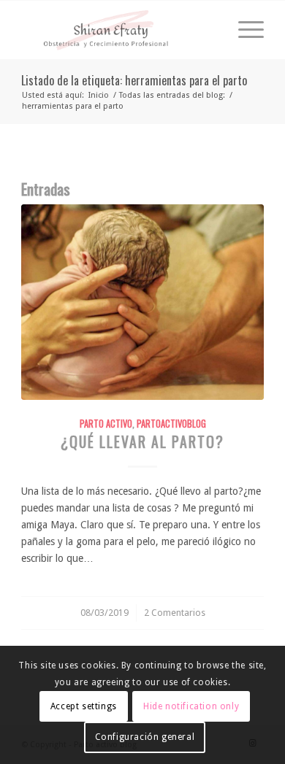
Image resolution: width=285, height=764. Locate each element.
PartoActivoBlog (171, 424)
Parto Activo (106, 424)
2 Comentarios (174, 612)
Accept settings (83, 706)
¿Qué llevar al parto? (142, 441)
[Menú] (244, 30)
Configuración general (145, 737)
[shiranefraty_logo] (118, 30)
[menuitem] (244, 30)
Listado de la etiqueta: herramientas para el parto (134, 80)
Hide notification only (191, 706)
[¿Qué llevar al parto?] (142, 302)
